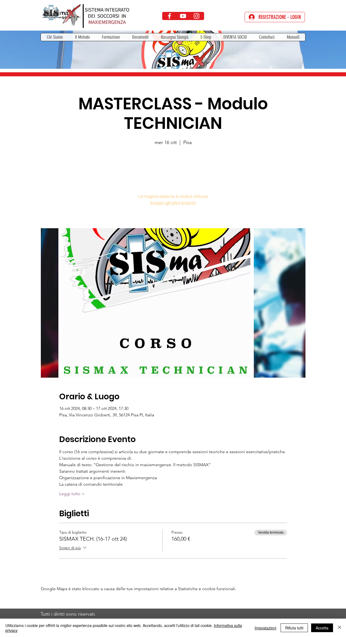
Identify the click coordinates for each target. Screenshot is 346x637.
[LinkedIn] (210, 16)
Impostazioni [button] (265, 628)
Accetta (322, 628)
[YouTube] (183, 16)
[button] (111, 37)
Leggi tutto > (72, 493)
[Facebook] (169, 16)
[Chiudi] (339, 628)
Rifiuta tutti (294, 628)
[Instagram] (196, 16)
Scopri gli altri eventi (173, 203)
